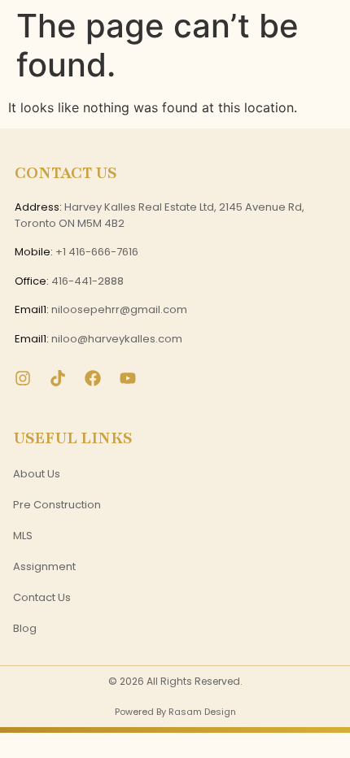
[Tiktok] (57, 378)
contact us (42, 597)
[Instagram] (22, 378)
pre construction (57, 504)
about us (36, 473)
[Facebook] (92, 378)
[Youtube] (127, 378)
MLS (23, 535)
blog (25, 628)
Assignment (44, 566)
